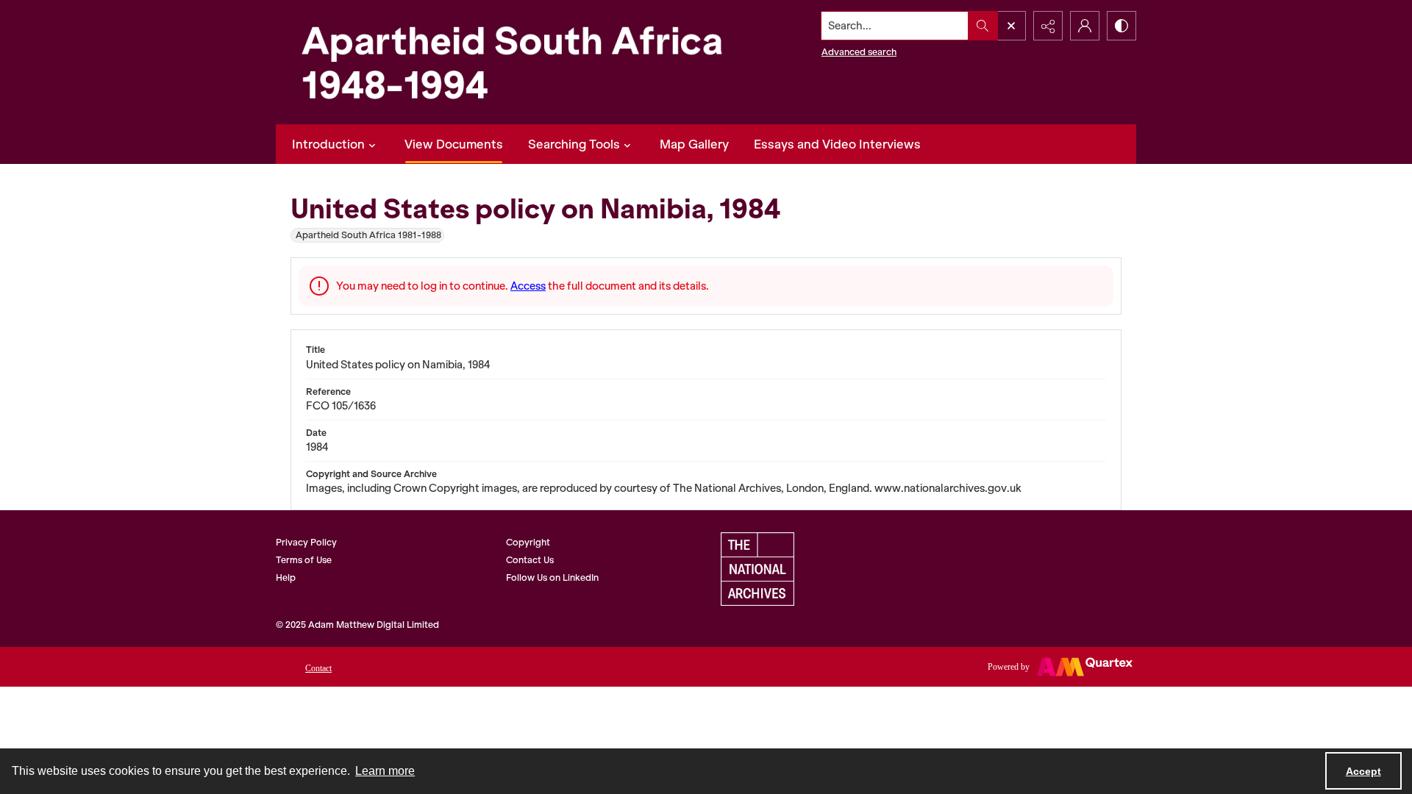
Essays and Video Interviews (837, 144)
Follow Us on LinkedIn (552, 577)
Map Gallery (694, 144)
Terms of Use (304, 559)
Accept (1363, 771)
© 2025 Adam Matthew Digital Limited (357, 624)
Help (286, 577)
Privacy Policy (306, 542)
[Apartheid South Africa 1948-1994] (511, 62)
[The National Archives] (757, 569)
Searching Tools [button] (574, 144)
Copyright (528, 542)
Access (528, 286)
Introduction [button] (328, 144)
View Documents (453, 144)
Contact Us (530, 559)
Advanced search (858, 51)
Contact (318, 668)
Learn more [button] (385, 771)
